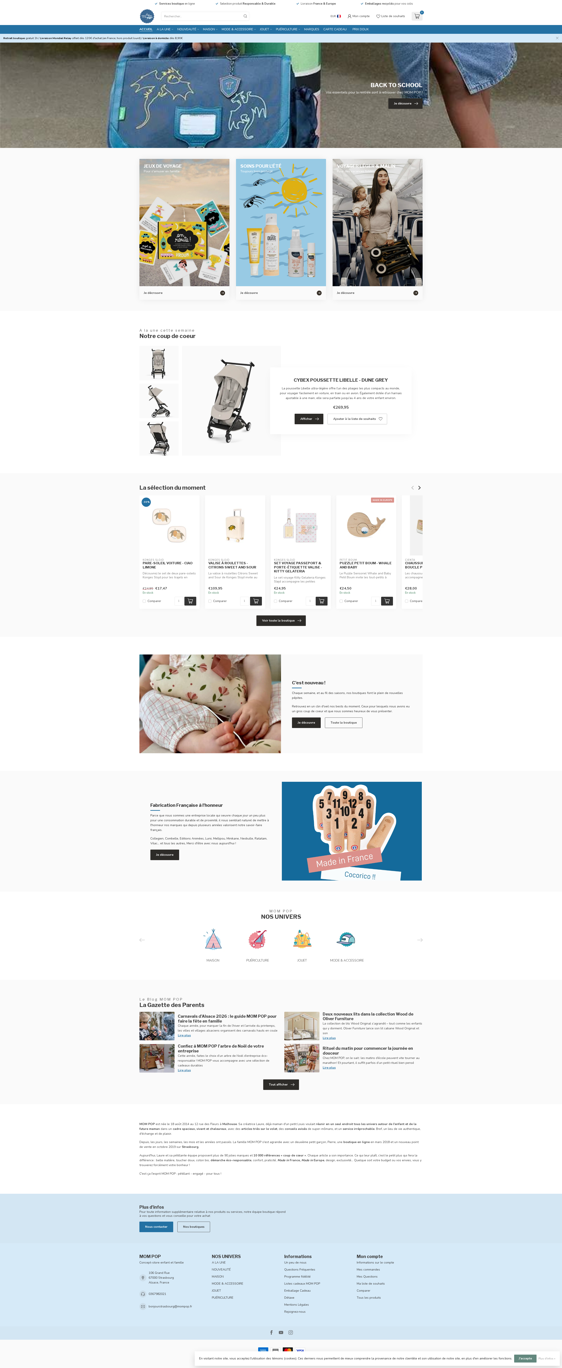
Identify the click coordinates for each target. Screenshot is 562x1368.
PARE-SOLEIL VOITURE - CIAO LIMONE (168, 565)
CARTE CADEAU (335, 29)
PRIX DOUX (361, 29)
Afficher (306, 419)
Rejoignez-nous (295, 1312)
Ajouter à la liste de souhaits (354, 419)
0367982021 (157, 1294)
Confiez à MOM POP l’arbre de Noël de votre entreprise (221, 1048)
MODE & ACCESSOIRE (237, 29)
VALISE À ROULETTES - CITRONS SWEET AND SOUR (232, 565)
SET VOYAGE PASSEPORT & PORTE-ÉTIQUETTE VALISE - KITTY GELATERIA (298, 567)
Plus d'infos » (547, 1358)
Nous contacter (156, 1227)
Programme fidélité (297, 1277)
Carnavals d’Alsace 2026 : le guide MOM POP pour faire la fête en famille (227, 1018)
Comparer (154, 601)
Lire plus (184, 1035)
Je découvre (306, 723)
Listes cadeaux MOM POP (302, 1284)
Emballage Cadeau (297, 1291)
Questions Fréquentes (299, 1269)
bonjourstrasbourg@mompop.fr (170, 1306)
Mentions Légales (296, 1305)
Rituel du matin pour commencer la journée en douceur (368, 1050)
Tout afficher (278, 1084)
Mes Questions (367, 1277)
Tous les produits (369, 1298)
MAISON (209, 29)
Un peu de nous (295, 1262)
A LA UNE (164, 29)
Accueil (146, 29)
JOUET (264, 29)
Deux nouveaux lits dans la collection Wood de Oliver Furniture (368, 1016)
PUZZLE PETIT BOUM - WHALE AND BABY (366, 565)
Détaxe (289, 1298)
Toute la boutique (344, 723)
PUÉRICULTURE (286, 29)
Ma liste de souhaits (371, 1284)
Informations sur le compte (375, 1262)
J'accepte (525, 1358)
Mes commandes (368, 1269)
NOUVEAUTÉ (186, 29)
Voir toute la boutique (278, 620)
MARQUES (311, 29)
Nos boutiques (193, 1227)
